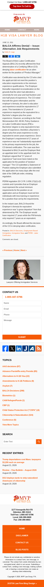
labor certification (18, 70)
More (36, 30)
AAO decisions (11, 366)
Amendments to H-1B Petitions (18, 381)
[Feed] (38, 348)
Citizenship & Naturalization (17, 415)
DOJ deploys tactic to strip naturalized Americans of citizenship (20, 479)
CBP (6, 405)
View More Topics (10, 425)
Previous (7, 250)
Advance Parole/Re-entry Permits (19, 371)
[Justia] (25, 348)
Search (39, 441)
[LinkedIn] (18, 348)
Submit (22, 337)
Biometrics (8, 396)
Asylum (7, 386)
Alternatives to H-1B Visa (15, 376)
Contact (22, 30)
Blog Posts (22, 550)
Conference (9, 420)
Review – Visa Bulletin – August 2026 (19, 470)
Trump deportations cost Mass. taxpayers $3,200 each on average (21, 460)
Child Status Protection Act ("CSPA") (20, 410)
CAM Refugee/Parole (13, 400)
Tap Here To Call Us (22, 6)
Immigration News (18, 233)
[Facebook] (5, 348)
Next (24, 250)
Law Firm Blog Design (21, 583)
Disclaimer (22, 536)
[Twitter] (12, 348)
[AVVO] (32, 348)
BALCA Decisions (16, 231)
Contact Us (22, 543)
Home (7, 30)
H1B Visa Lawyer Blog (22, 19)
